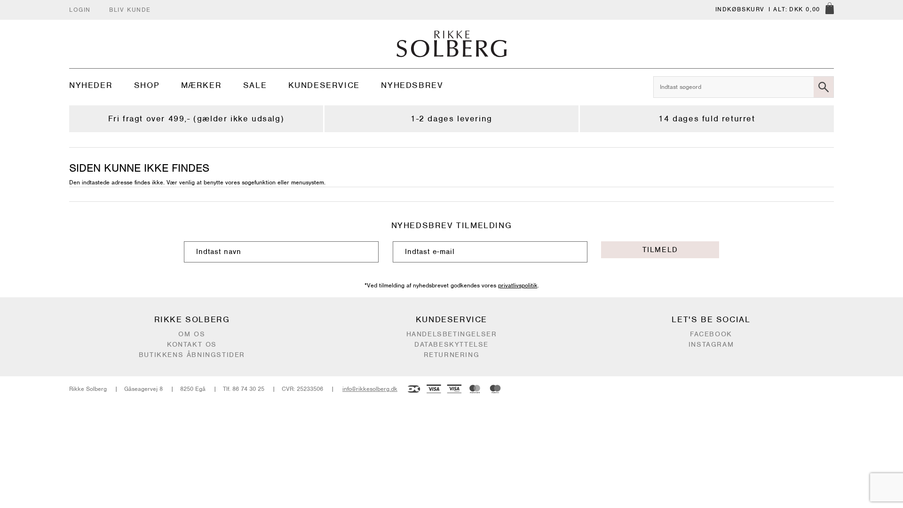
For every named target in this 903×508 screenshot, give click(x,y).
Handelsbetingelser (451, 334)
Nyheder (90, 85)
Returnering (452, 354)
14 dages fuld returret (706, 118)
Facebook (711, 334)
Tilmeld (660, 249)
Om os (191, 334)
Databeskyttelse (451, 344)
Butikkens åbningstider (192, 354)
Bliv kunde (130, 10)
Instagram (711, 344)
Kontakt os (192, 344)
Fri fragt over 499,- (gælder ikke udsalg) (196, 118)
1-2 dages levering (451, 118)
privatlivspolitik (518, 285)
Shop (146, 85)
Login (80, 10)
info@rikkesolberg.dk (369, 389)
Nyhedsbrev (412, 85)
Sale (255, 85)
